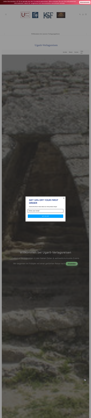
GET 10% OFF (45, 216)
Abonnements (84, 2)
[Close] (63, 198)
